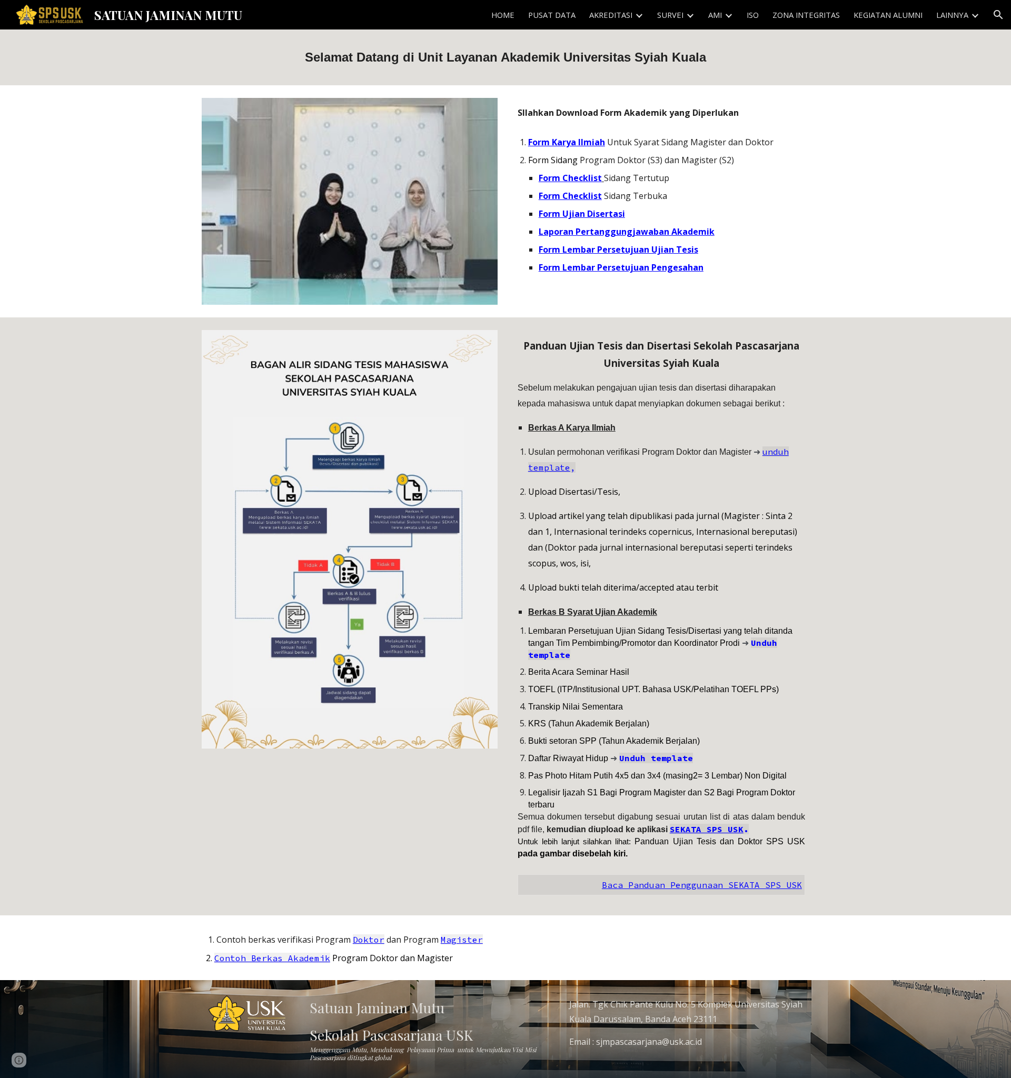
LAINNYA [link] (952, 14)
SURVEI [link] (670, 14)
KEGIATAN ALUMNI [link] (888, 14)
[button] (998, 14)
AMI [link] (715, 14)
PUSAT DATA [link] (552, 14)
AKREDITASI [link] (610, 14)
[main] (505, 57)
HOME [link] (502, 14)
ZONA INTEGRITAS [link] (806, 14)
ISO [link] (753, 14)
